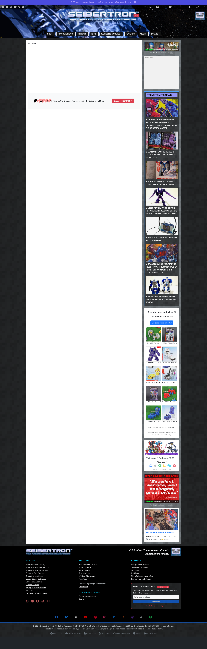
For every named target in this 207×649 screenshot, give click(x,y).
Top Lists (30, 590)
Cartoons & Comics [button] (110, 34)
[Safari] (32, 601)
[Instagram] (104, 617)
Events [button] (154, 34)
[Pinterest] (95, 617)
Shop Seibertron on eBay (142, 576)
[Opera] (48, 601)
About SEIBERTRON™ (88, 564)
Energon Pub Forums (35, 573)
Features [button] (130, 34)
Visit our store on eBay (162, 323)
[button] (149, 7)
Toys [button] (93, 34)
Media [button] (143, 34)
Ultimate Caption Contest (160, 532)
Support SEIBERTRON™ (123, 101)
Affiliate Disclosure (87, 576)
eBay (171, 52)
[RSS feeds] (123, 617)
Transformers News (159, 95)
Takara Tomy (157, 629)
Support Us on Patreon (141, 579)
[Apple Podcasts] (141, 617)
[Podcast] (132, 617)
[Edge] (42, 601)
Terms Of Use (84, 573)
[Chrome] (27, 601)
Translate (83, 579)
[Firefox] (37, 601)
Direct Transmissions (150, 586)
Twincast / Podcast (139, 567)
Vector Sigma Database (36, 579)
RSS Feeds (135, 573)
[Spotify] (150, 617)
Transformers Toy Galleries (37, 570)
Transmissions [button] (65, 34)
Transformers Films (34, 576)
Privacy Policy (85, 567)
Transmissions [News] (35, 564)
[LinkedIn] (114, 617)
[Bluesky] (66, 617)
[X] (75, 617)
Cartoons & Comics (34, 582)
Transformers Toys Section (37, 567)
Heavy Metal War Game (36, 587)
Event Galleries (32, 584)
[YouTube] (85, 617)
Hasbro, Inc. (143, 629)
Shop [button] (49, 34)
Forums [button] (82, 34)
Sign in (81, 599)
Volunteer (135, 570)
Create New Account (87, 596)
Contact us (83, 586)
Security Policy (85, 570)
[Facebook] (56, 617)
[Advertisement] (13, 76)
